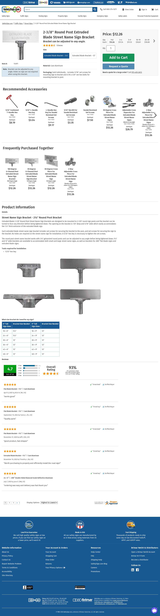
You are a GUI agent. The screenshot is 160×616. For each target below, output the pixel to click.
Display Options (33, 503)
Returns (49, 564)
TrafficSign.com (98, 602)
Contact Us (6, 560)
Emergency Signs (102, 16)
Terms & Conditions (10, 568)
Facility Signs (82, 16)
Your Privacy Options (54, 568)
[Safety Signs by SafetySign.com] (10, 12)
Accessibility (7, 571)
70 (60, 45)
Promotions (95, 571)
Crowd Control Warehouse (120, 600)
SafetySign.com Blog (99, 564)
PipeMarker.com (118, 602)
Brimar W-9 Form (138, 556)
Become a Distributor (139, 560)
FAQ (92, 556)
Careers (94, 568)
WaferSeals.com (122, 604)
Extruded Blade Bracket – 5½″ (56, 56)
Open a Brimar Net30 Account (143, 552)
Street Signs (28, 23)
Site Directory (7, 575)
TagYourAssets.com (99, 604)
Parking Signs (43, 16)
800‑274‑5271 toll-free (53, 598)
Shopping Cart (51, 556)
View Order (50, 560)
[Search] (94, 9)
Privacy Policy (7, 556)
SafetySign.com (7, 23)
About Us (5, 552)
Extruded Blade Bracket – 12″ (83, 56)
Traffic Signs (18, 23)
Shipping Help (96, 560)
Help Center (95, 552)
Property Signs (63, 16)
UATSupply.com (110, 604)
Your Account (51, 552)
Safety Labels (122, 16)
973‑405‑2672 (137, 72)
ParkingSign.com (108, 602)
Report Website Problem (11, 564)
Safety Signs (6, 16)
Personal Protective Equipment (148, 16)
